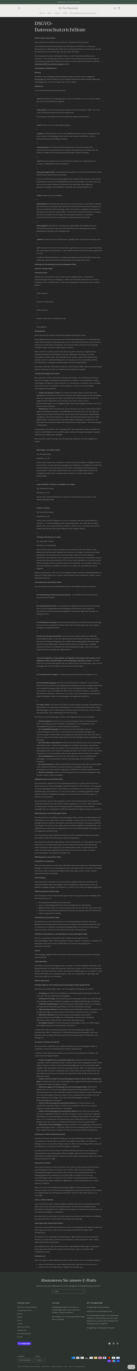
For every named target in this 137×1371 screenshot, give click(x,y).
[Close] (94, 667)
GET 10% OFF (68, 698)
